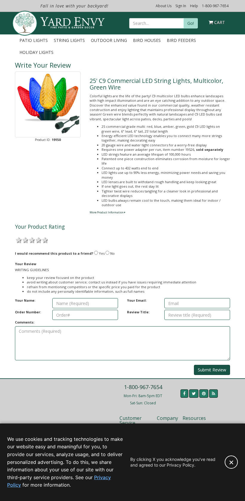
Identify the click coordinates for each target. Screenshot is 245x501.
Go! (190, 23)
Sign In (180, 5)
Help (194, 5)
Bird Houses (147, 40)
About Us (164, 5)
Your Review (25, 264)
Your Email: (137, 300)
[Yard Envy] (24, 20)
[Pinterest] (203, 393)
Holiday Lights (36, 52)
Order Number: (28, 312)
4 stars (38, 239)
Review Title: (138, 312)
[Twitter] (193, 393)
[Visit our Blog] (213, 393)
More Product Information (107, 212)
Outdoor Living (109, 40)
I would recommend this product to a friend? (54, 253)
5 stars (44, 239)
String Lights (69, 40)
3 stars (31, 239)
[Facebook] (184, 393)
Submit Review (212, 370)
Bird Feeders (181, 40)
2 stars (25, 239)
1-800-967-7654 (215, 5)
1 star (18, 239)
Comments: (24, 322)
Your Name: (25, 300)
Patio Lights (33, 40)
